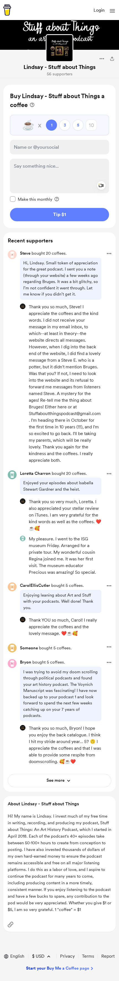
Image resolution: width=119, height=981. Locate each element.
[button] (112, 11)
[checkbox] (31, 199)
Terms (88, 956)
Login (99, 10)
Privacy (67, 956)
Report (108, 956)
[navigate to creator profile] (59, 48)
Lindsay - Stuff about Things (59, 67)
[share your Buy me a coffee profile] (112, 58)
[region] (59, 156)
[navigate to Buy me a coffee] (7, 10)
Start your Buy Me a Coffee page (57, 968)
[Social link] (10, 924)
